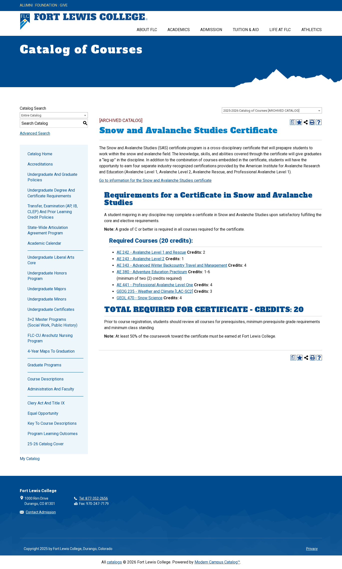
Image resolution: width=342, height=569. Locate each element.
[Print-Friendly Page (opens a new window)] (312, 122)
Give (64, 5)
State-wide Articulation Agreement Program (48, 230)
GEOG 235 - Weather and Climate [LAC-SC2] (155, 291)
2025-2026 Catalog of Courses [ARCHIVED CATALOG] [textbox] (261, 110)
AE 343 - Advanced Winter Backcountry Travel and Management (172, 265)
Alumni (26, 5)
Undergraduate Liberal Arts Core (51, 260)
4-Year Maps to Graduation (51, 351)
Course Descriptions (46, 379)
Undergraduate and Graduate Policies (52, 177)
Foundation (46, 5)
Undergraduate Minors (47, 299)
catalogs (114, 562)
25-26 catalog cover (46, 444)
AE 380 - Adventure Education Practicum (152, 271)
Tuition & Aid (246, 29)
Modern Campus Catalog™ (217, 562)
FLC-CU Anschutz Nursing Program (50, 338)
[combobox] (272, 110)
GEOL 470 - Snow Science (139, 298)
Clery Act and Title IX (46, 403)
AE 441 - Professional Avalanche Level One (155, 284)
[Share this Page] (305, 122)
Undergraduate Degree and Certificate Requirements (51, 193)
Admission (211, 29)
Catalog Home (40, 154)
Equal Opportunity (43, 413)
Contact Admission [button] (41, 512)
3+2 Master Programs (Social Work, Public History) (52, 322)
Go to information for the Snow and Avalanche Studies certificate (155, 180)
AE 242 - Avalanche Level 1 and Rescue (151, 252)
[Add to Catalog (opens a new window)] (299, 122)
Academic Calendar (44, 243)
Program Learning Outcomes (53, 433)
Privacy (312, 548)
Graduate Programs (44, 365)
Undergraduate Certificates (51, 309)
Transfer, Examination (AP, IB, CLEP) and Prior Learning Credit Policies (53, 212)
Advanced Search (35, 133)
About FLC (147, 29)
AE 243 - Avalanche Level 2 (140, 258)
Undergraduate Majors (47, 289)
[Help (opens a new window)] (318, 122)
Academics (178, 29)
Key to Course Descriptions (52, 423)
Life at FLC (280, 29)
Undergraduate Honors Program (47, 276)
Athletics (311, 29)
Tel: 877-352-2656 (93, 498)
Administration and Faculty (51, 389)
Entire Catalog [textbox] (31, 115)
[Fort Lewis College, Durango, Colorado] (84, 21)
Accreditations (40, 164)
